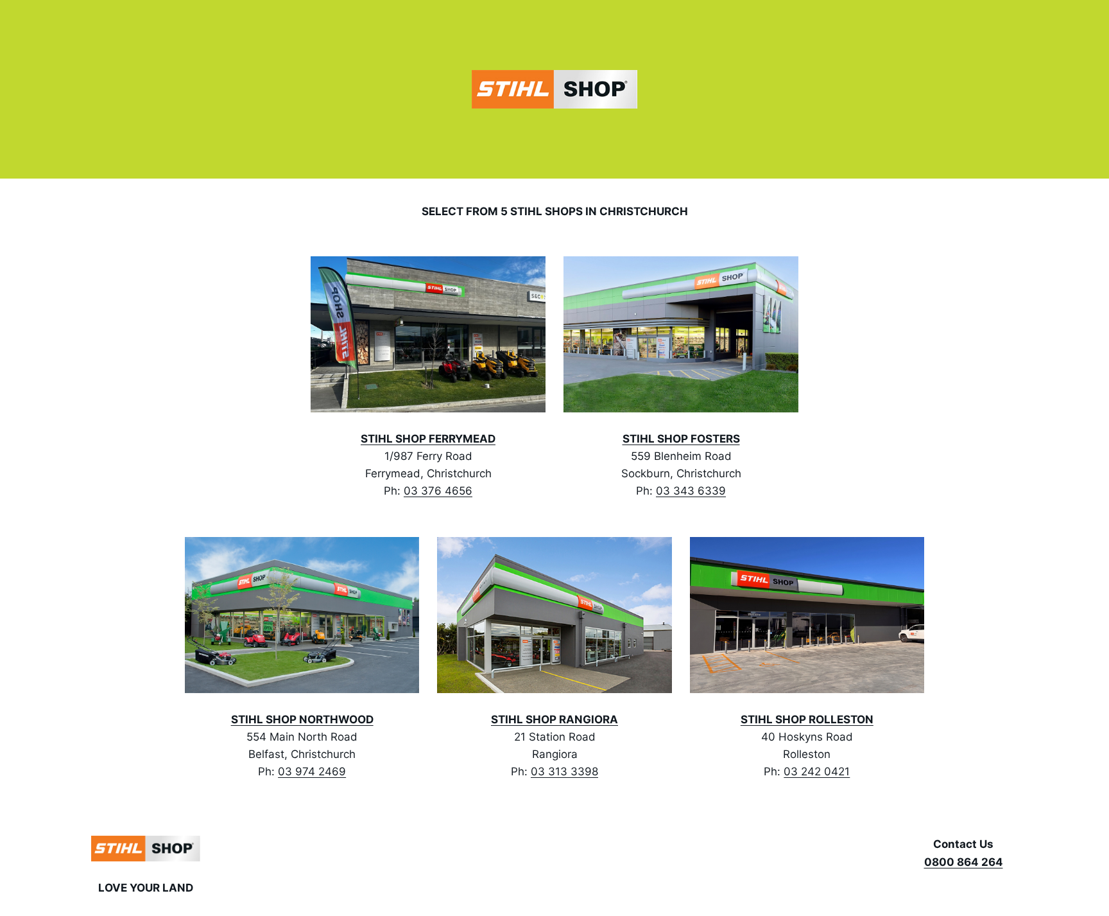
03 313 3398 (564, 771)
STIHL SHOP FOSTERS (681, 438)
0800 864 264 (963, 862)
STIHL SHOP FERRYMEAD (428, 438)
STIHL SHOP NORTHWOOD (302, 719)
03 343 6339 (691, 490)
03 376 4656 (438, 490)
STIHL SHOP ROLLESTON (807, 719)
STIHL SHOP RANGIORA (554, 719)
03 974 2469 (312, 771)
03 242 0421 (817, 771)
